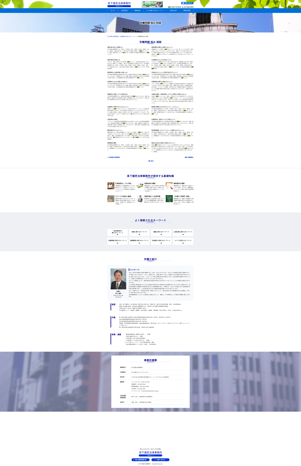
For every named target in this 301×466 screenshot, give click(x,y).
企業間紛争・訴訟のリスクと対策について (163, 119)
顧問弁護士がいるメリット (114, 130)
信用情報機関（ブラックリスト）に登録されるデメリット (167, 130)
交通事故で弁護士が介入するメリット (118, 107)
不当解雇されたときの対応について (161, 60)
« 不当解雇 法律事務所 (113, 157)
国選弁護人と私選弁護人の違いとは (117, 72)
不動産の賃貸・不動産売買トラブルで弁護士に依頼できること (169, 94)
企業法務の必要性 (112, 119)
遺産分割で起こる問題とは (114, 47)
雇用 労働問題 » (189, 157)
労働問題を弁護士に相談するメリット (162, 81)
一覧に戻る (150, 161)
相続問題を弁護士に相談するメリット (162, 47)
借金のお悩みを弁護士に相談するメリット (163, 143)
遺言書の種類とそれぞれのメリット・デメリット (165, 107)
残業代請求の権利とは (113, 60)
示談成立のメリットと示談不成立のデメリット (164, 72)
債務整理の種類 (111, 143)
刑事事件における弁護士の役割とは (117, 81)
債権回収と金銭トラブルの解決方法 (117, 94)
